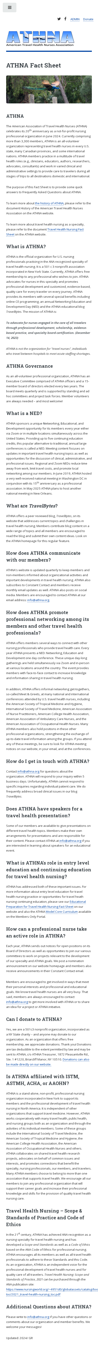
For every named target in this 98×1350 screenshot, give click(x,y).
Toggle (10, 8)
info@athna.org (38, 600)
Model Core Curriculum (62, 912)
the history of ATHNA (49, 203)
